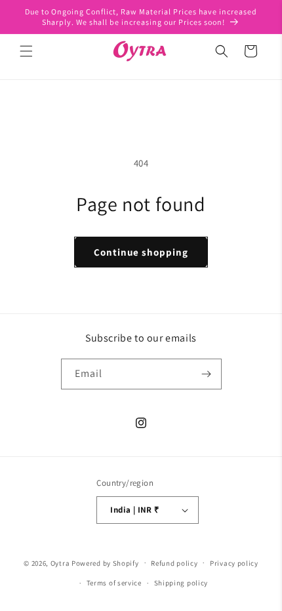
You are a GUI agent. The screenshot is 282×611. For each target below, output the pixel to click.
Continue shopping (141, 252)
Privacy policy (234, 563)
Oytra (60, 562)
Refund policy (174, 563)
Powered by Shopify (105, 562)
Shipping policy (181, 582)
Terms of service (114, 582)
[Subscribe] (206, 374)
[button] (26, 51)
